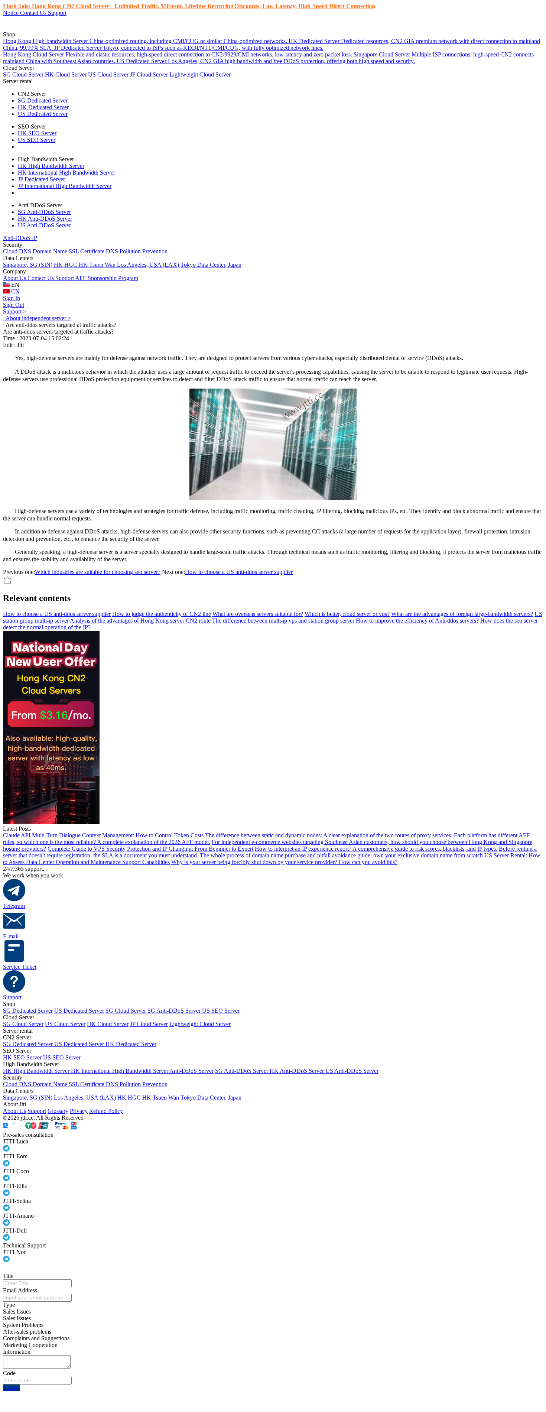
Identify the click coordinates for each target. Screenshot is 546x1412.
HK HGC (66, 265)
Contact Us (34, 13)
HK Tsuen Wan (98, 265)
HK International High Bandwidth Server (66, 172)
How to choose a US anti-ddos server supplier (239, 572)
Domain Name (51, 251)
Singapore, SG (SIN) (28, 265)
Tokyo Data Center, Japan (211, 265)
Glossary (58, 1111)
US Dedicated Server (43, 114)
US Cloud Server (109, 74)
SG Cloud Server (24, 74)
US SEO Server (36, 140)
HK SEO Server (37, 133)
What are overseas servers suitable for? (257, 614)
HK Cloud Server (66, 74)
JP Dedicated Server (41, 179)
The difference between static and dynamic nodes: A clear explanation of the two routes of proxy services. (328, 835)
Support (57, 13)
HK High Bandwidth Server (51, 166)
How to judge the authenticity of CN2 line (161, 614)
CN (15, 291)
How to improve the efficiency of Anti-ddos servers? (417, 620)
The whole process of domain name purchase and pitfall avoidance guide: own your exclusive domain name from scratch (341, 855)
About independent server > (37, 318)
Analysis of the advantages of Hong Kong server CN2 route (140, 620)
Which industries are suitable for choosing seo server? (97, 572)
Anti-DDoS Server (191, 1071)
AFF (81, 278)
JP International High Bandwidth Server (64, 186)
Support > (14, 311)
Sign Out (13, 305)
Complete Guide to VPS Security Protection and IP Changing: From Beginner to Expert (150, 848)
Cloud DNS (18, 251)
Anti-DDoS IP (20, 238)
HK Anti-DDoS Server (45, 218)
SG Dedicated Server (43, 100)
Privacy (79, 1111)
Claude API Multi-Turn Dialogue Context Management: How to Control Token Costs (103, 835)
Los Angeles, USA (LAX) (149, 265)
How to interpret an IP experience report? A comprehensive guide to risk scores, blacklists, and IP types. (376, 848)
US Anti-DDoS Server (44, 225)
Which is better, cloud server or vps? (347, 614)
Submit (11, 1388)
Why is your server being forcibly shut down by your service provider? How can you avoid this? (284, 862)
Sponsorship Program (113, 278)
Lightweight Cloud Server (200, 74)
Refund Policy (106, 1111)
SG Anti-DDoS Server (44, 212)
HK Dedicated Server (43, 107)
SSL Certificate (87, 251)
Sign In (11, 298)
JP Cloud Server (149, 74)
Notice (11, 13)
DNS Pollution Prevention (137, 251)
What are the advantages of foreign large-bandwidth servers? (462, 614)
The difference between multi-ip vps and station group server (283, 620)
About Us (15, 278)
